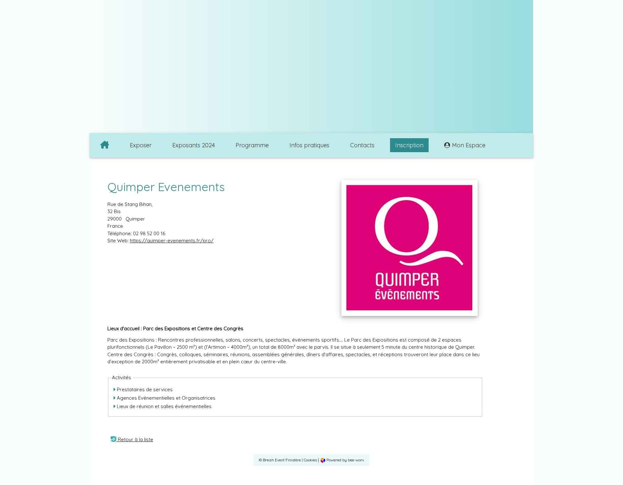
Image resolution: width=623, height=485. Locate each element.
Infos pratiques (309, 145)
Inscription (409, 145)
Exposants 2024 (193, 145)
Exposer (141, 145)
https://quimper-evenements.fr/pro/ (172, 240)
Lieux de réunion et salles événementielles (164, 406)
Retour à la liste (134, 438)
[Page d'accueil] (104, 145)
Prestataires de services (144, 389)
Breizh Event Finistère (282, 459)
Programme (252, 145)
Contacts (362, 145)
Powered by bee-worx (344, 459)
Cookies (310, 459)
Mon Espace (468, 145)
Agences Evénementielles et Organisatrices (165, 398)
